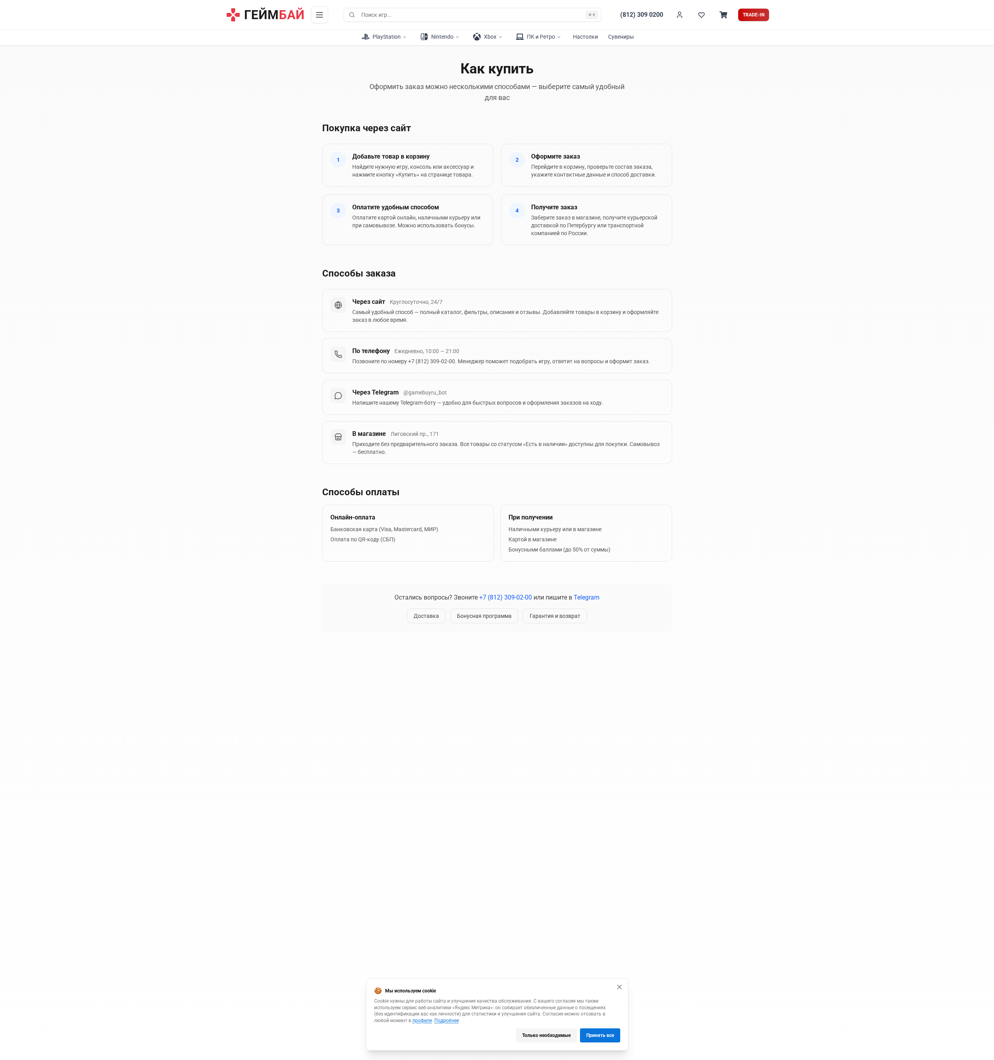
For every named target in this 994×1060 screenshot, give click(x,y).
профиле (422, 1020)
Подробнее (446, 1020)
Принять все (600, 1035)
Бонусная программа (484, 616)
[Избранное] (701, 14)
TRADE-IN (753, 15)
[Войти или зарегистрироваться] (679, 14)
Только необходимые (546, 1035)
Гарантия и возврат (555, 616)
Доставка (426, 616)
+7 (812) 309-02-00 (505, 597)
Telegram (587, 597)
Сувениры (621, 37)
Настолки (585, 37)
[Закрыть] (619, 987)
